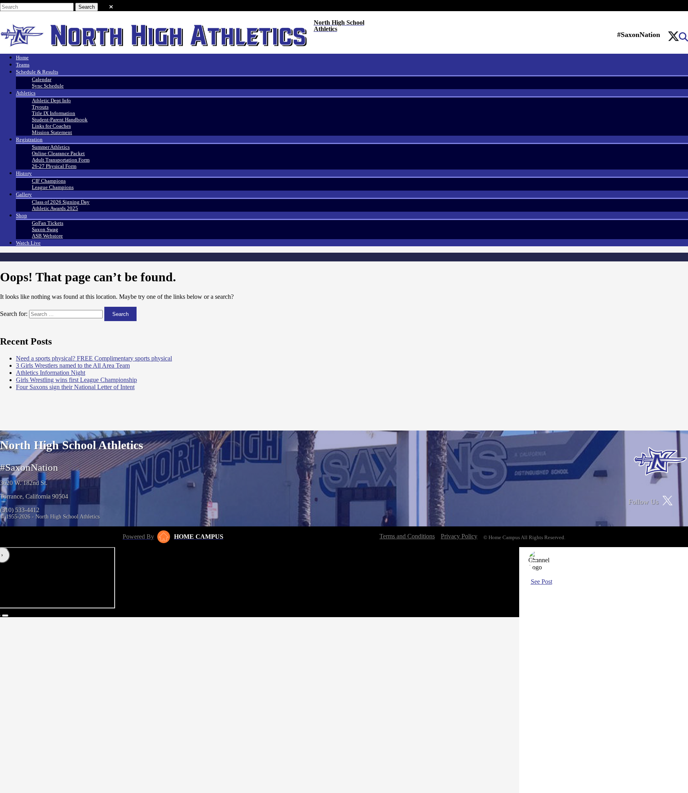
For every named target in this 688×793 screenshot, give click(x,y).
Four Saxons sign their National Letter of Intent (75, 387)
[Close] (535, 560)
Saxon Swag (45, 229)
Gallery (24, 194)
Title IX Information (53, 113)
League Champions (53, 187)
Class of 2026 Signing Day (61, 202)
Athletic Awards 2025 (55, 208)
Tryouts (40, 107)
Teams (22, 65)
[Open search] (683, 37)
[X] (673, 37)
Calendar (41, 79)
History (24, 173)
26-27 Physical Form (54, 166)
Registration (29, 139)
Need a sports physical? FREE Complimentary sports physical (94, 358)
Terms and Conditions (407, 536)
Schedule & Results (37, 72)
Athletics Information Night (50, 372)
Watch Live (28, 243)
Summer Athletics (51, 147)
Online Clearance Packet (58, 153)
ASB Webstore (47, 236)
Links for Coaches (51, 126)
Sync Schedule (48, 86)
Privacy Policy (459, 536)
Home (22, 57)
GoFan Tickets (47, 223)
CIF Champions (49, 181)
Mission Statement (52, 132)
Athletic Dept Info (51, 100)
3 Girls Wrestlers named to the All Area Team (73, 365)
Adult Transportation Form (61, 160)
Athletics (25, 93)
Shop (21, 215)
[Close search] (111, 5)
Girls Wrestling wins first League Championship (76, 379)
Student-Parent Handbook (60, 120)
